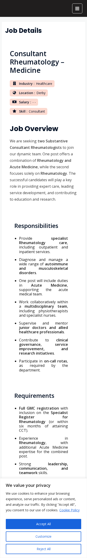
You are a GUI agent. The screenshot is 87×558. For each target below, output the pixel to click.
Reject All (44, 549)
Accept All (43, 524)
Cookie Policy (69, 510)
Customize (43, 536)
